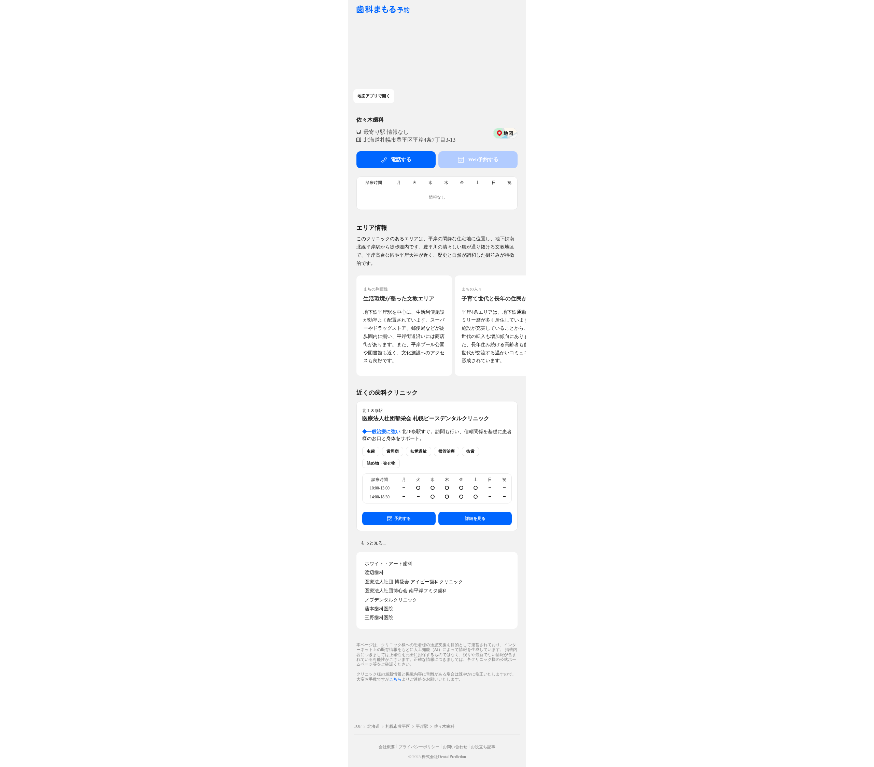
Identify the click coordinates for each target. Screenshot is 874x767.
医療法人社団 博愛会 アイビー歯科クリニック (414, 581)
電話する (401, 159)
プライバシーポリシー (418, 746)
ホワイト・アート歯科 (388, 563)
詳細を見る (475, 518)
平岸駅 (422, 726)
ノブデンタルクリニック (391, 599)
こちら (395, 679)
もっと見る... (373, 542)
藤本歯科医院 (379, 608)
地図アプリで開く (373, 96)
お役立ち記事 (483, 746)
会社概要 (387, 746)
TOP (358, 726)
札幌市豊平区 (397, 726)
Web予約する (483, 159)
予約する (402, 518)
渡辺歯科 (374, 572)
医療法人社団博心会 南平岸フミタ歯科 (406, 590)
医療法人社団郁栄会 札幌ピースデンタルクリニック (425, 418)
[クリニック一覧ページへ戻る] (383, 9)
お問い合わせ (455, 746)
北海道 (373, 726)
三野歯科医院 (379, 617)
